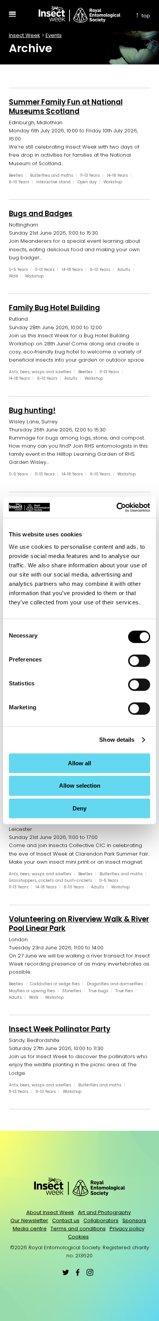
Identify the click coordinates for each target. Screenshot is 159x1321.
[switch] (139, 661)
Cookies (78, 1236)
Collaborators (100, 1220)
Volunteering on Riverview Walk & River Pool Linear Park (79, 923)
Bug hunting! (32, 410)
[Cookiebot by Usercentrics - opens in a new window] (116, 507)
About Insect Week (50, 1212)
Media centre (30, 1228)
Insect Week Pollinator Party (59, 1029)
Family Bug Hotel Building (54, 308)
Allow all (79, 763)
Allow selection (79, 785)
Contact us (66, 1220)
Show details (116, 739)
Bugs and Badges (41, 213)
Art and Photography (104, 1212)
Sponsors (134, 1220)
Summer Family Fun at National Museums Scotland (66, 106)
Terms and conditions (78, 1228)
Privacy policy (127, 1228)
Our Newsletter (29, 1220)
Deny (79, 808)
